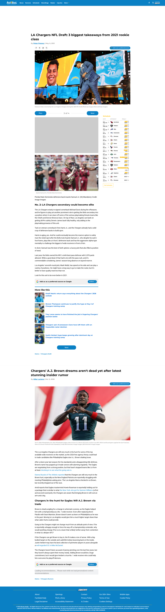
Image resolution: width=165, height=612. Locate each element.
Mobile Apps (124, 594)
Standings (45, 3)
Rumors (28, 3)
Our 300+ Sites (104, 594)
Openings (59, 594)
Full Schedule (108, 185)
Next (92, 113)
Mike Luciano (38, 379)
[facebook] (149, 2)
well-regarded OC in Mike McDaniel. (49, 545)
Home (37, 354)
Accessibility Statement (64, 602)
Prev (40, 113)
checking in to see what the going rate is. (56, 470)
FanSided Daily (40, 598)
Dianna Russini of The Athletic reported (50, 475)
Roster (52, 3)
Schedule (36, 3)
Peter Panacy (38, 43)
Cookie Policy (125, 598)
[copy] (46, 48)
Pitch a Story (60, 598)
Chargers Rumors (47, 579)
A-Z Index (84, 602)
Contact (84, 594)
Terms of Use (104, 598)
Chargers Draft (46, 354)
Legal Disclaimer (41, 602)
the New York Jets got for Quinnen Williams (76, 490)
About (37, 594)
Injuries (59, 3)
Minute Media (24, 606)
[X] (153, 2)
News (21, 3)
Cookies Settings (105, 602)
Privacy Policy (86, 598)
